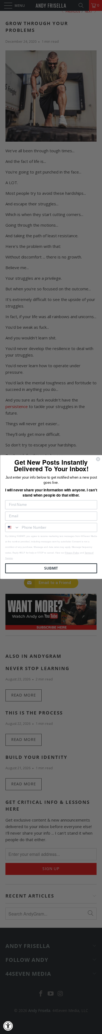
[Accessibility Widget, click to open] (8, 1025)
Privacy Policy (72, 552)
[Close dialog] (98, 459)
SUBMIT (51, 568)
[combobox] (12, 527)
